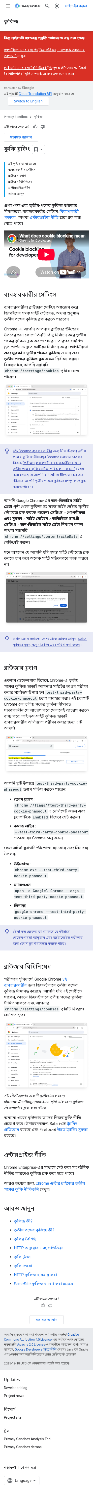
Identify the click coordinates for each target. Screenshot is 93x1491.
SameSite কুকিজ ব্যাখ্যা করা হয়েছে (43, 1283)
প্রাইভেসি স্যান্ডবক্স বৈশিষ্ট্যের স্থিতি (28, 68)
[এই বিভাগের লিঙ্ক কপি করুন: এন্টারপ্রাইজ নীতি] (51, 1155)
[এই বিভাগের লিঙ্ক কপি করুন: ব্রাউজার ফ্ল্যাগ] (42, 668)
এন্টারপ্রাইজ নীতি (44, 217)
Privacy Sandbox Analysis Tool (27, 1439)
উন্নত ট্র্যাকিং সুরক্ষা (72, 1129)
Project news (14, 1396)
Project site (13, 1417)
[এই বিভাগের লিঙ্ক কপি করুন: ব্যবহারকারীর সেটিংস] (61, 295)
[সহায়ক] (35, 127)
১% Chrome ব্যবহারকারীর (32, 451)
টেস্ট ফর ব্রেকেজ (25, 932)
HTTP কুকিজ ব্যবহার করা (35, 1274)
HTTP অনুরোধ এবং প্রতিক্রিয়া (38, 1248)
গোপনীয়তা (28, 1468)
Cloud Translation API (35, 94)
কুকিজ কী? (23, 1221)
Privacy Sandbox (16, 117)
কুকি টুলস (22, 1257)
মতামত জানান (21, 137)
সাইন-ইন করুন (76, 6)
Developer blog (15, 1388)
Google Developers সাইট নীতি (36, 1349)
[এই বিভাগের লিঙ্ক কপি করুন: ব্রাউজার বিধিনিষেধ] (56, 967)
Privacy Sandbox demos (23, 1447)
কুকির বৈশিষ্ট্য (25, 1239)
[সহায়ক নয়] (42, 127)
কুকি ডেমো (23, 1266)
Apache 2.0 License (31, 1344)
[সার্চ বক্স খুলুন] (47, 6)
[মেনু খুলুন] (8, 6)
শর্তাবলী (10, 1468)
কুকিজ (11, 21)
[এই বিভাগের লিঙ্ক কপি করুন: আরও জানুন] (39, 1209)
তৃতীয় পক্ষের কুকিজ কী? (34, 1230)
